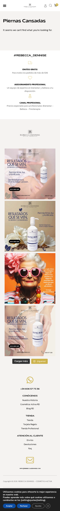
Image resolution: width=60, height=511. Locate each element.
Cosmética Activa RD (30, 404)
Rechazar (24, 506)
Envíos (30, 440)
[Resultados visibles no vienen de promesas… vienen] (30, 330)
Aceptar (9, 506)
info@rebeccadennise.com (30, 468)
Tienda (30, 420)
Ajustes (38, 506)
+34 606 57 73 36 (30, 389)
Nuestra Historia (30, 400)
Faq (30, 448)
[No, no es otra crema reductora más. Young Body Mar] (30, 226)
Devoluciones (30, 444)
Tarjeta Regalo (30, 424)
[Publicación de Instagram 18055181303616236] (30, 278)
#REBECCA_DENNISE (30, 55)
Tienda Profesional (30, 428)
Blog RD (30, 408)
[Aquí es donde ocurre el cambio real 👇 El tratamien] (30, 174)
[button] (4, 5)
